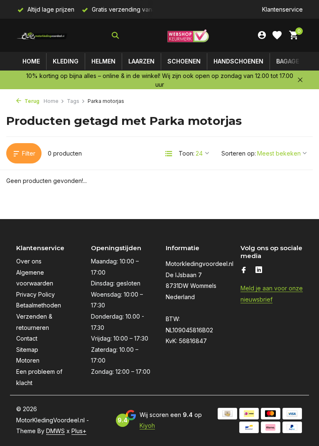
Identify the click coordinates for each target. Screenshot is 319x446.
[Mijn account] (262, 35)
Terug (31, 101)
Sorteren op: (238, 153)
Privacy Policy (35, 294)
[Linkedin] (258, 270)
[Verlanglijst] (277, 35)
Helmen (103, 61)
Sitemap (27, 349)
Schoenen (184, 61)
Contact (26, 338)
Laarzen (141, 61)
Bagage (287, 61)
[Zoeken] (115, 35)
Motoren (27, 360)
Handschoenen (238, 61)
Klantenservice (282, 9)
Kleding (66, 61)
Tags (73, 101)
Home (31, 61)
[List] (168, 153)
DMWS (55, 430)
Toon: (186, 153)
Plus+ (78, 430)
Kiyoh (147, 425)
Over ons (29, 261)
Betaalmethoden (38, 305)
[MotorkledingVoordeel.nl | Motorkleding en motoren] (42, 35)
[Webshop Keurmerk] (188, 35)
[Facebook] (243, 270)
